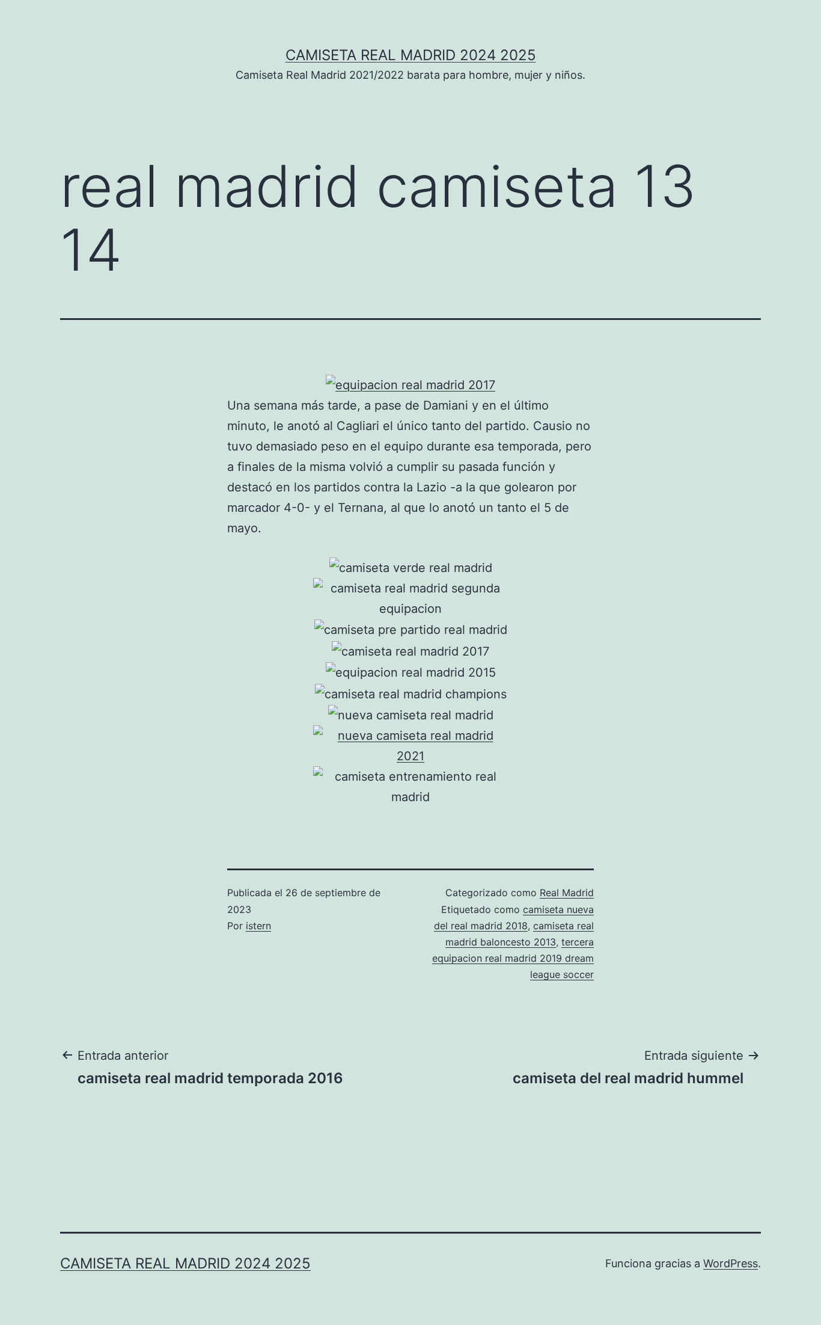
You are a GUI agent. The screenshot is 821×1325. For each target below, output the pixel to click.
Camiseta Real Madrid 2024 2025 (410, 55)
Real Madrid (567, 893)
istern (258, 926)
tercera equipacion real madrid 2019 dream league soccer (513, 958)
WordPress (730, 1263)
